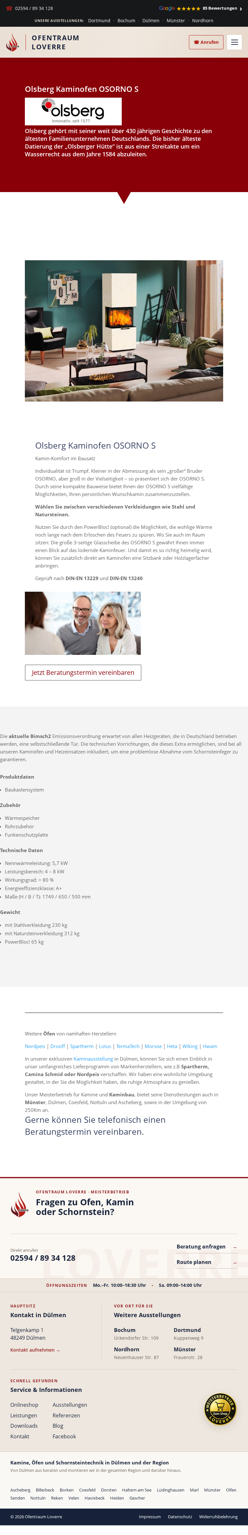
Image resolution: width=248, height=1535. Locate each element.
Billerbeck (45, 1490)
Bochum (126, 20)
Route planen (207, 1262)
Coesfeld (87, 1490)
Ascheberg (20, 1490)
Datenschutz (180, 1517)
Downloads (24, 1425)
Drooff (57, 1046)
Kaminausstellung (93, 1058)
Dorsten (109, 1490)
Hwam (210, 1046)
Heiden (117, 1498)
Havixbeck (95, 1498)
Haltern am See (136, 1490)
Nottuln (38, 1498)
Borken (67, 1490)
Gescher (137, 1498)
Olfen (231, 1490)
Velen (73, 1498)
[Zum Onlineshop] (220, 1409)
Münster (176, 20)
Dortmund (99, 20)
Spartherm (82, 1046)
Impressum (150, 1517)
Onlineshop (24, 1404)
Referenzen (66, 1415)
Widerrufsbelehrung (218, 1517)
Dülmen (151, 20)
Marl (194, 1490)
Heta (172, 1046)
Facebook (64, 1436)
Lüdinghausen (170, 1490)
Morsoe (153, 1046)
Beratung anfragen (207, 1246)
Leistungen (23, 1415)
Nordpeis (35, 1046)
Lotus (105, 1046)
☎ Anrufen (206, 42)
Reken (57, 1498)
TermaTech (128, 1046)
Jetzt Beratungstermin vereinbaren (83, 672)
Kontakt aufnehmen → (35, 1350)
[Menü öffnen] (234, 42)
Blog (58, 1425)
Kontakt (19, 1436)
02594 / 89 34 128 (29, 8)
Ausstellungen (70, 1404)
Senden (17, 1498)
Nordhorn (202, 20)
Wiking (190, 1046)
